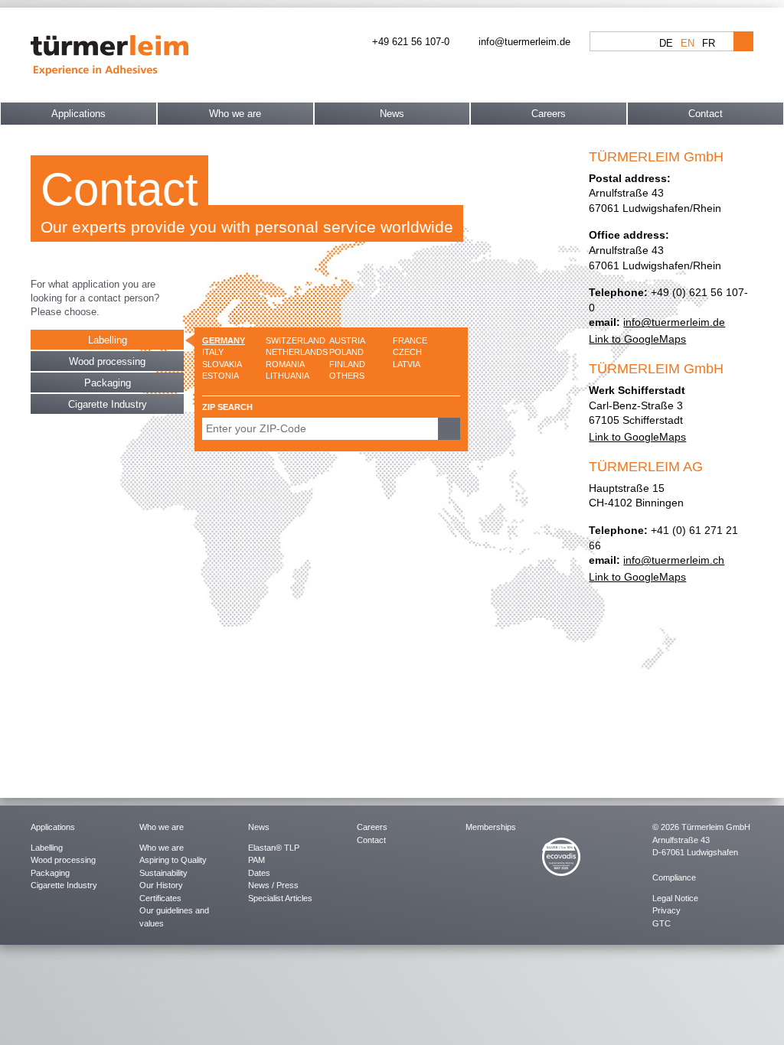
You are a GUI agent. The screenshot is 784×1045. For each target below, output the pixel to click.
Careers (548, 113)
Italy (213, 351)
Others (346, 375)
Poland (346, 351)
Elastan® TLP (273, 847)
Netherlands (297, 351)
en (687, 43)
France (410, 340)
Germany (223, 340)
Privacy (666, 910)
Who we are (235, 113)
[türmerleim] (109, 54)
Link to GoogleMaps (637, 339)
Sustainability (163, 872)
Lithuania (287, 375)
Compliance (674, 877)
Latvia (406, 364)
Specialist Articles (280, 898)
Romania (285, 364)
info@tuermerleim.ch (673, 560)
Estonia (220, 375)
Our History (161, 885)
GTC (661, 923)
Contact (705, 113)
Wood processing (107, 361)
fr (708, 43)
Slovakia (222, 364)
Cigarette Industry (107, 404)
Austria (347, 340)
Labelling (107, 340)
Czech (407, 351)
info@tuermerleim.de (674, 322)
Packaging (107, 383)
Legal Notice (675, 898)
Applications (78, 113)
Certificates (160, 898)
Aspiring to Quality (173, 859)
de (666, 43)
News (392, 113)
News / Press (273, 885)
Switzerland (295, 340)
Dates (259, 872)
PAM (256, 859)
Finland (347, 364)
